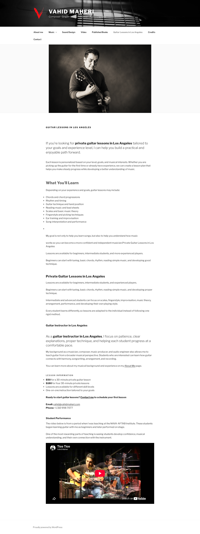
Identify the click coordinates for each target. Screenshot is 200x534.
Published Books (100, 32)
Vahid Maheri (71, 11)
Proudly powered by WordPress (47, 527)
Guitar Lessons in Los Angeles (127, 32)
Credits (151, 32)
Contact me (87, 397)
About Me (129, 365)
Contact (37, 39)
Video (83, 32)
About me (38, 32)
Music (51, 32)
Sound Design (68, 32)
